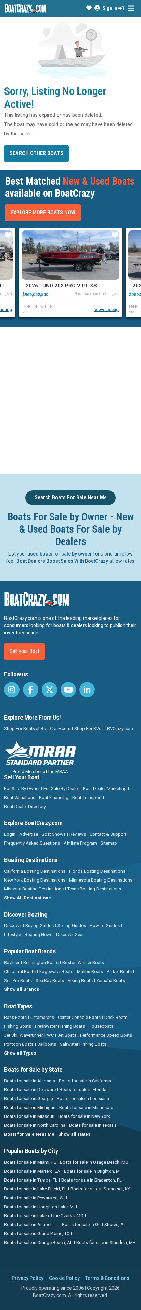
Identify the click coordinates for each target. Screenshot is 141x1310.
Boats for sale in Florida (83, 1089)
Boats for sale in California (85, 1080)
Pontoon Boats (19, 1044)
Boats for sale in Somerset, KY (100, 1189)
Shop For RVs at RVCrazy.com (103, 728)
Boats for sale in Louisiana (83, 1098)
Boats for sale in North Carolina (34, 1125)
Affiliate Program (80, 843)
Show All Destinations (27, 897)
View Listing (106, 309)
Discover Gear (70, 934)
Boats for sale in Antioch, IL (31, 1224)
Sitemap (109, 843)
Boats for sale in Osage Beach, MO (94, 1162)
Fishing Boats (17, 1026)
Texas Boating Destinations (94, 888)
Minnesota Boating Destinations (100, 880)
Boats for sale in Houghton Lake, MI (39, 1206)
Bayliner (12, 962)
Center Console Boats (79, 1017)
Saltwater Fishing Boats (83, 1044)
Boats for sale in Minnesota (86, 1107)
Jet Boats (66, 1035)
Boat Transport (87, 797)
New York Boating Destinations (34, 880)
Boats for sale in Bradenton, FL (91, 1180)
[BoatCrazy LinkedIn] (87, 689)
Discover (13, 925)
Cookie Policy (64, 1278)
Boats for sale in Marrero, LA (32, 1171)
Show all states (74, 1134)
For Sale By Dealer (61, 788)
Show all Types (20, 1053)
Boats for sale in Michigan (29, 1107)
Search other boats (36, 153)
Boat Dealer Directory (25, 806)
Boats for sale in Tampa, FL (30, 1180)
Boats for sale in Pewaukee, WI (34, 1197)
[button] (89, 8)
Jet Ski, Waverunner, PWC (29, 1035)
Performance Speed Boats (106, 1035)
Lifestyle (12, 934)
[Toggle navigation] (131, 8)
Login (9, 834)
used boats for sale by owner (59, 554)
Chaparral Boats (20, 971)
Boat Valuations (19, 797)
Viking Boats (80, 980)
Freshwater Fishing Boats (60, 1026)
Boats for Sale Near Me (29, 1134)
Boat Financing (53, 797)
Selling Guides (71, 925)
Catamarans (42, 1017)
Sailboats (46, 1044)
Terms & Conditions (107, 1278)
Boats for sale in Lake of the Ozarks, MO (44, 1215)
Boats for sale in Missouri (29, 1116)
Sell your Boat (24, 651)
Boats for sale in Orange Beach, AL (38, 1242)
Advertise (28, 834)
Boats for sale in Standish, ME (105, 1242)
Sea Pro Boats (18, 980)
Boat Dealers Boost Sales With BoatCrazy (62, 561)
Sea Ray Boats (50, 980)
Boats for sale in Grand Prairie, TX (36, 1233)
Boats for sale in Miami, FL (30, 1162)
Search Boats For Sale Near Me (71, 497)
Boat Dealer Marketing (105, 788)
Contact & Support (108, 834)
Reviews (77, 834)
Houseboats (101, 1026)
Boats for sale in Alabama (29, 1080)
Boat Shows (54, 834)
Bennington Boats (41, 962)
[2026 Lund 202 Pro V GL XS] (70, 255)
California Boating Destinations (34, 871)
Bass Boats (15, 1017)
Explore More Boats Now (43, 212)
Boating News (38, 934)
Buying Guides (39, 925)
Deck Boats (115, 1017)
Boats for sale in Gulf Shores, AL (94, 1224)
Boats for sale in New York (84, 1116)
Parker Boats (119, 971)
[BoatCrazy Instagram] (12, 689)
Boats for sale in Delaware (30, 1089)
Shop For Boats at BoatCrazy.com (37, 728)
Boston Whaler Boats (83, 962)
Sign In (110, 8)
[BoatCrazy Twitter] (49, 689)
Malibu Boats (90, 971)
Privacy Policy (27, 1278)
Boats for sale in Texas (91, 1125)
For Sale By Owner (22, 788)
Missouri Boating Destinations (34, 888)
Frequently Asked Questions (32, 843)
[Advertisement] (70, 399)
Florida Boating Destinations (97, 871)
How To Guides (105, 925)
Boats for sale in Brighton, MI (92, 1171)
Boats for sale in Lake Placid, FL (35, 1189)
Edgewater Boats (56, 971)
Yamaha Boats (111, 980)
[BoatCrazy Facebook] (30, 689)
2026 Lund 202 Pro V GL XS (61, 286)
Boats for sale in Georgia (28, 1098)
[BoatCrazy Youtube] (68, 689)
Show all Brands (21, 989)
